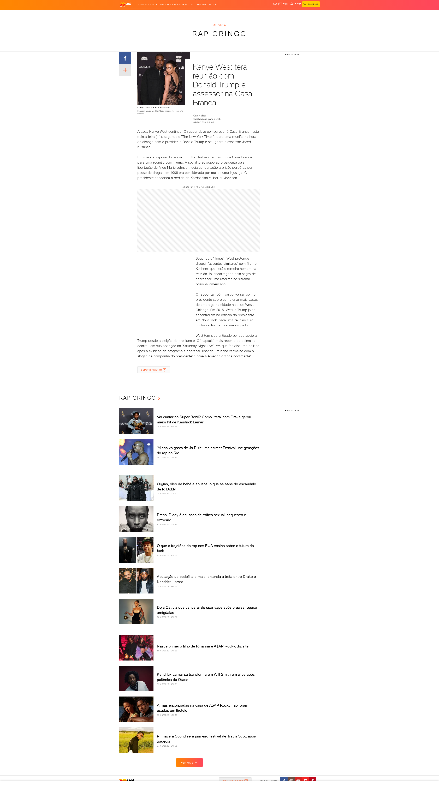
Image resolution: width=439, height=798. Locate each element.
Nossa (279, 14)
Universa (233, 14)
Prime (292, 14)
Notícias (158, 14)
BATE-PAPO (160, 4)
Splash (222, 14)
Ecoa (258, 14)
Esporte (211, 14)
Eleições (146, 14)
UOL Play (212, 4)
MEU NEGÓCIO (174, 4)
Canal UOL (268, 14)
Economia (191, 14)
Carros (180, 14)
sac (275, 4)
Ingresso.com (146, 4)
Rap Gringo (219, 33)
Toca (299, 14)
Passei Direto (189, 4)
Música (219, 25)
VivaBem (244, 14)
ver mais (187, 762)
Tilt (252, 14)
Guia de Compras (313, 14)
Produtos (126, 14)
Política (169, 14)
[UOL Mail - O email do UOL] (283, 4)
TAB (286, 14)
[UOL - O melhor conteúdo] (125, 4)
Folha (202, 14)
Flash (136, 14)
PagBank (202, 4)
